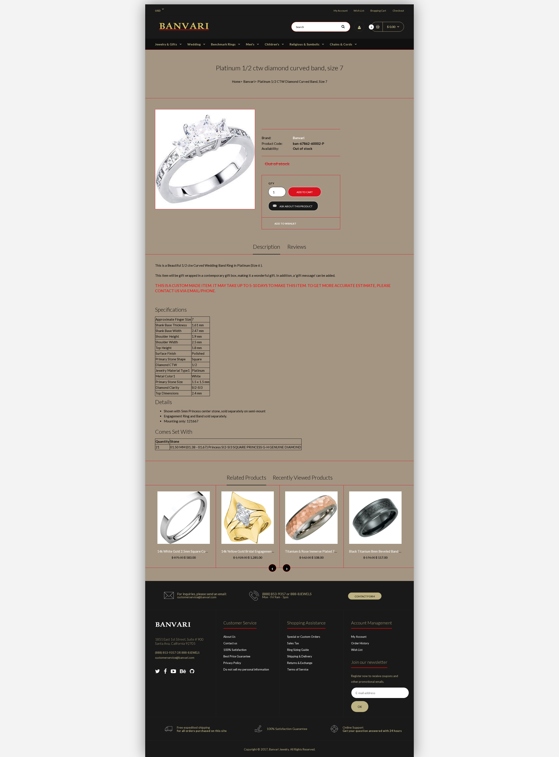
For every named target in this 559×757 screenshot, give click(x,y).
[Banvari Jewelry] (184, 29)
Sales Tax (293, 643)
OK (360, 707)
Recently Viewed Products (303, 477)
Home (236, 81)
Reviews (296, 246)
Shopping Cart (378, 10)
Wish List (359, 10)
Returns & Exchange (299, 663)
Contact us (230, 643)
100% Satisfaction (235, 650)
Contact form (365, 596)
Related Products (246, 477)
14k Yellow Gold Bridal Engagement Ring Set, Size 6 (258, 551)
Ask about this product (296, 206)
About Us (229, 636)
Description (266, 246)
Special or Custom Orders (303, 636)
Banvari (249, 81)
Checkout (398, 10)
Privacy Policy (232, 663)
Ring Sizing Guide (298, 650)
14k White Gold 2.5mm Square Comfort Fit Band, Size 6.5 (198, 551)
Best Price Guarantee (236, 656)
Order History (360, 643)
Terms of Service (297, 669)
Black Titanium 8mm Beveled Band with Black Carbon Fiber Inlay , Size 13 (401, 551)
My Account (341, 10)
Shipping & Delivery (299, 656)
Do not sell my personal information (246, 669)
